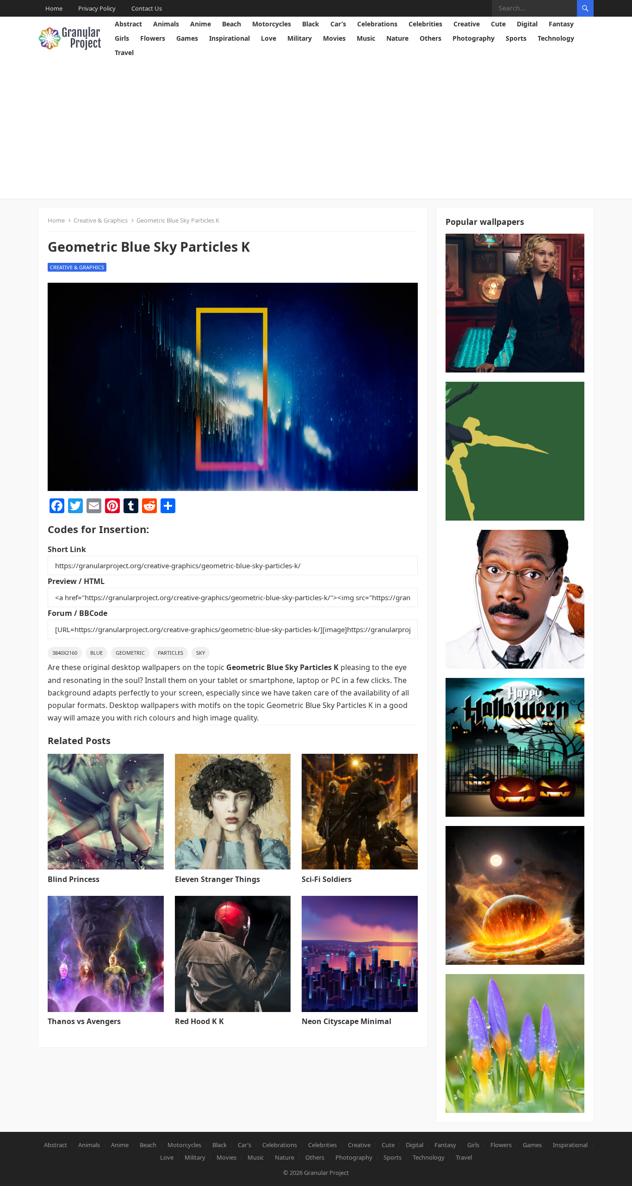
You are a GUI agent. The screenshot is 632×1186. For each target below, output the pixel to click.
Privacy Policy (97, 8)
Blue (96, 652)
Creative (466, 23)
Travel (124, 52)
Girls (122, 38)
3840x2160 (64, 652)
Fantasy (561, 23)
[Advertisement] (316, 129)
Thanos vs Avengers (84, 1021)
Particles (170, 652)
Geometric (130, 652)
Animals (166, 23)
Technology (556, 38)
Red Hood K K (199, 1021)
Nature (397, 38)
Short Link (67, 549)
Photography (473, 38)
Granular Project (326, 1172)
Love (268, 38)
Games (187, 38)
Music (366, 38)
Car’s (338, 23)
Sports (516, 38)
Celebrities (425, 23)
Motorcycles (271, 23)
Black (310, 23)
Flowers (152, 38)
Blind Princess (73, 879)
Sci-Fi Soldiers (327, 879)
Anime (200, 23)
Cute (498, 23)
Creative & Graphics (101, 220)
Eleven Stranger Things (217, 879)
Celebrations (377, 23)
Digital (527, 23)
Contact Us (146, 8)
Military (299, 38)
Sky (200, 652)
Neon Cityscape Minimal (346, 1021)
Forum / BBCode (77, 613)
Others (430, 38)
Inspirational (229, 38)
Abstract (128, 23)
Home (53, 8)
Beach (231, 23)
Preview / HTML (76, 581)
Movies (334, 38)
